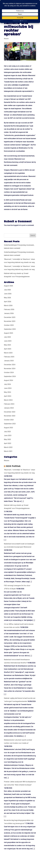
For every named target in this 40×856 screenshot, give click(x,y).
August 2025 (8, 333)
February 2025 (9, 357)
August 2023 (8, 428)
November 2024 (9, 368)
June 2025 (7, 341)
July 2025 (7, 337)
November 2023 (9, 416)
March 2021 (8, 451)
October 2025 (9, 325)
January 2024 (9, 408)
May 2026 (7, 298)
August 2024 (8, 380)
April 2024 (7, 396)
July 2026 (7, 290)
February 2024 (9, 404)
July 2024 (7, 384)
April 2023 (7, 443)
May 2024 (7, 392)
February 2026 (9, 309)
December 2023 (9, 412)
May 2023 (7, 439)
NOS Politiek (13, 466)
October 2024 (9, 372)
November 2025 (9, 321)
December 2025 (9, 317)
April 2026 (7, 301)
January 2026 (9, 313)
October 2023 (9, 420)
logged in (16, 225)
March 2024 (8, 400)
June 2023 (7, 435)
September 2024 (10, 376)
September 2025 (10, 329)
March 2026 (8, 305)
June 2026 (7, 294)
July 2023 (7, 431)
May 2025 (7, 345)
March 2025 (8, 353)
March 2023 (8, 447)
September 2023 (10, 424)
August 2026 (8, 286)
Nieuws (6, 38)
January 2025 (9, 361)
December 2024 (9, 365)
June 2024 (7, 388)
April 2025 (7, 349)
